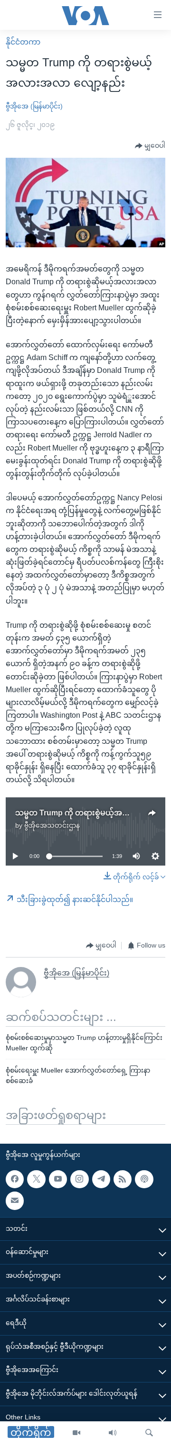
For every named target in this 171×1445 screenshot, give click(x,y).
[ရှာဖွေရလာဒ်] (149, 1433)
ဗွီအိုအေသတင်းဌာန (52, 825)
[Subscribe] (15, 1201)
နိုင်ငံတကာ (23, 42)
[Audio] (112, 1433)
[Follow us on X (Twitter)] (36, 1179)
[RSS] (123, 1179)
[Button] (150, 146)
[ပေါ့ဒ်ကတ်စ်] (144, 1179)
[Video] (76, 1433)
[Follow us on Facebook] (15, 1179)
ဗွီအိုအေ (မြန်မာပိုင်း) (34, 106)
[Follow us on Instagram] (79, 1179)
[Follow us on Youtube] (58, 1179)
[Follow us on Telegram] (101, 1179)
